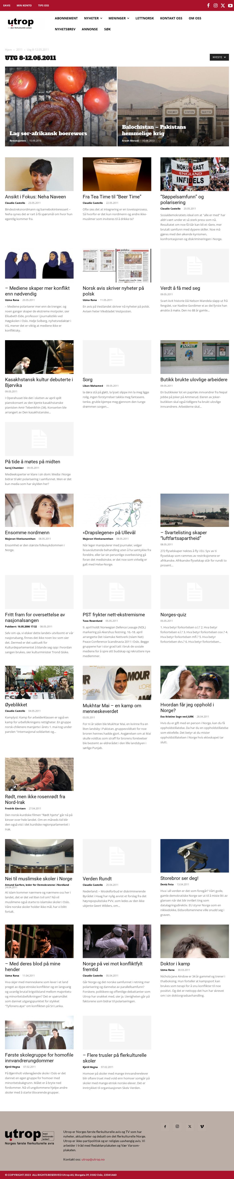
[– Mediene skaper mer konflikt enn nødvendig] (39, 265)
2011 (19, 50)
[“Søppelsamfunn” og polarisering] (194, 174)
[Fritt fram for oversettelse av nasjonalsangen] (39, 592)
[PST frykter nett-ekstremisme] (117, 592)
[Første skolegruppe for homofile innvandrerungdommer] (39, 1032)
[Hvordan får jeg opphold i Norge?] (194, 682)
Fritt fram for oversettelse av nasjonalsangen (35, 617)
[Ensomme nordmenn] (39, 510)
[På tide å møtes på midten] (39, 439)
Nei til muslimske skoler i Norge (38, 878)
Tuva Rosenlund (92, 620)
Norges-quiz (173, 614)
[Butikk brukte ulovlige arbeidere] (194, 357)
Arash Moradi (130, 140)
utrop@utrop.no (93, 1159)
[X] (189, 1126)
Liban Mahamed (93, 385)
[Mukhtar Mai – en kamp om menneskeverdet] (117, 683)
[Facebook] (165, 1126)
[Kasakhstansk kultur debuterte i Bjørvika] (39, 357)
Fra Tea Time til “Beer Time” (112, 197)
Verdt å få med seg (180, 288)
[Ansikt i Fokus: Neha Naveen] (39, 174)
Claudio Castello (15, 203)
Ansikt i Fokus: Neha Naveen (35, 197)
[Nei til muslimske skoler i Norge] (39, 856)
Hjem (8, 50)
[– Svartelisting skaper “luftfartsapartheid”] (194, 510)
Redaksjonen (18, 140)
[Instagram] (177, 1126)
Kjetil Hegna (12, 1066)
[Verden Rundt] (117, 856)
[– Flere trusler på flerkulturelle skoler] (117, 1032)
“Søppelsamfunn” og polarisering (182, 199)
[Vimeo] (202, 1126)
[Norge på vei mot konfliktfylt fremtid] (117, 941)
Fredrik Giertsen (15, 808)
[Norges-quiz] (194, 592)
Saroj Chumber (14, 467)
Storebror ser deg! (179, 878)
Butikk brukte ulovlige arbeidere (193, 379)
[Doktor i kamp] (194, 941)
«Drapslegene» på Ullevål (109, 532)
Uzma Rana (12, 300)
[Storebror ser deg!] (194, 856)
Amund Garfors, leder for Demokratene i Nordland (37, 884)
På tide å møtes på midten (32, 461)
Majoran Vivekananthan (20, 538)
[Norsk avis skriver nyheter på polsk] (117, 265)
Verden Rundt (97, 878)
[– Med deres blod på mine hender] (39, 941)
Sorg (88, 379)
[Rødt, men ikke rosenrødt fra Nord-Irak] (39, 774)
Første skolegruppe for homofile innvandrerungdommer (39, 1057)
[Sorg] (117, 357)
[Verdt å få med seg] (194, 265)
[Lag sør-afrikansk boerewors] (61, 115)
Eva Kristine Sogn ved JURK (177, 716)
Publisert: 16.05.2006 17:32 (21, 626)
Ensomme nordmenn (27, 532)
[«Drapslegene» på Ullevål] (117, 510)
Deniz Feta (167, 884)
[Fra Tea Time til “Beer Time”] (117, 174)
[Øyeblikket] (39, 682)
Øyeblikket (16, 704)
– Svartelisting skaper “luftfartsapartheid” (183, 535)
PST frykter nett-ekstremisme (114, 614)
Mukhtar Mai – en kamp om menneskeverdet (112, 708)
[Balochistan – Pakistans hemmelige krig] (173, 115)
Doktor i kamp (175, 964)
